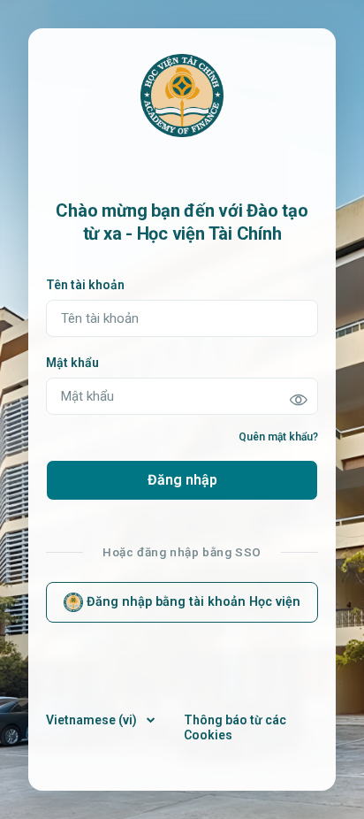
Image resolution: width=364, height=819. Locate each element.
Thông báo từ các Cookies (235, 727)
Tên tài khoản (85, 285)
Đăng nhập (182, 479)
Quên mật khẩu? (278, 437)
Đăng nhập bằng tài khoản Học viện (191, 601)
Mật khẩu (72, 363)
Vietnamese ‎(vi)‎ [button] (93, 720)
